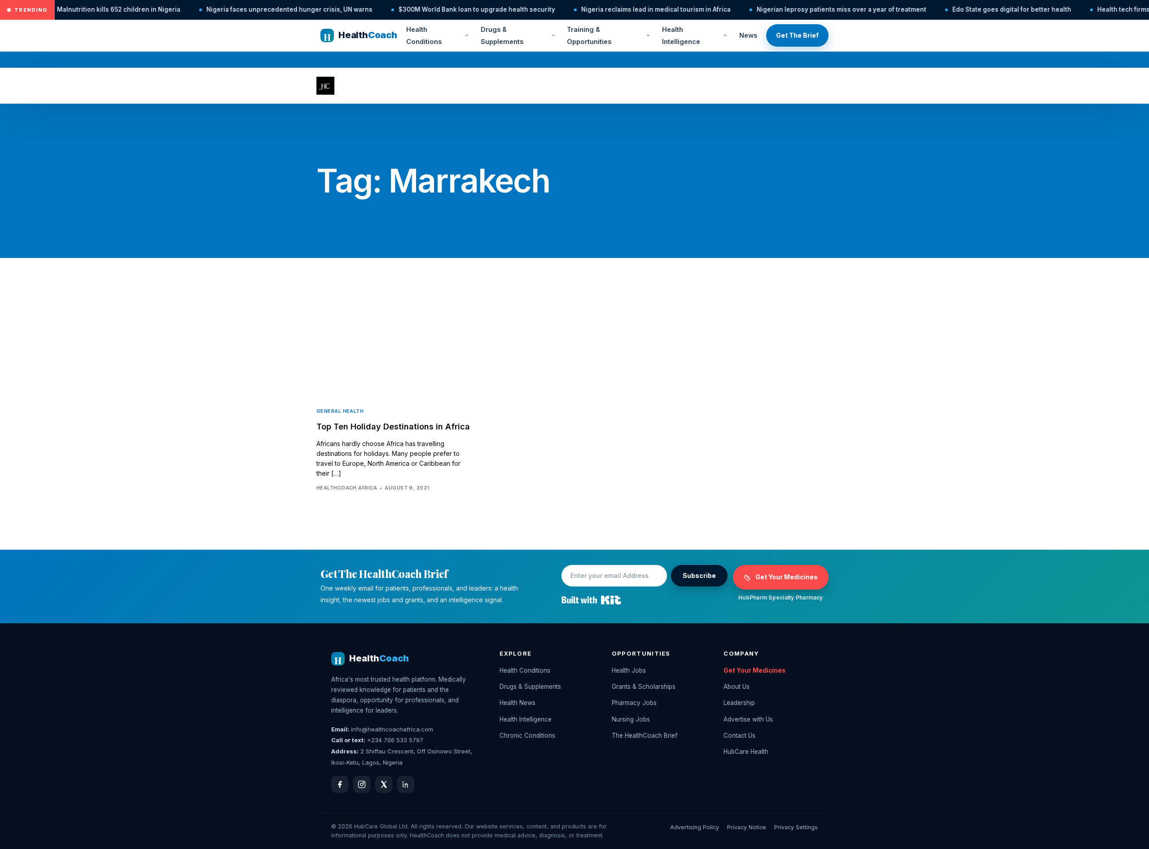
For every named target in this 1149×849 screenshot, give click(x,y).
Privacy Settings (796, 827)
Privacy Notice (746, 827)
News (748, 35)
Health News (517, 702)
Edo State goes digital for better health (835, 9)
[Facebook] (339, 784)
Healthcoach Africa (346, 488)
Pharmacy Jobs (634, 702)
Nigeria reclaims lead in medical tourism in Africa (479, 9)
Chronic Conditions (527, 735)
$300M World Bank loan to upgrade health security (300, 9)
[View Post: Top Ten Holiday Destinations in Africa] (395, 348)
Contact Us (739, 735)
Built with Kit (591, 600)
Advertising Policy (694, 827)
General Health (340, 411)
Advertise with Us (748, 719)
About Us (737, 686)
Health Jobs (629, 670)
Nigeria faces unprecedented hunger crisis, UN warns (113, 9)
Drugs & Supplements (502, 35)
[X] (383, 784)
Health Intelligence (681, 35)
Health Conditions (424, 35)
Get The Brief (797, 35)
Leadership (739, 702)
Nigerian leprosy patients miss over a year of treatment (665, 9)
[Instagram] (361, 784)
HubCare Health (746, 751)
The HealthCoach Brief (644, 735)
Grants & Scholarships (643, 686)
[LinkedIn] (405, 784)
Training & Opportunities (589, 35)
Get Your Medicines (786, 577)
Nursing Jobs (631, 719)
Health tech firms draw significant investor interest (999, 9)
